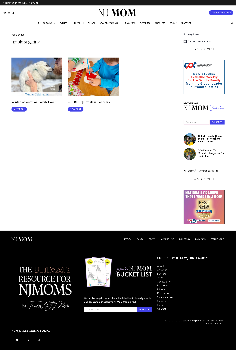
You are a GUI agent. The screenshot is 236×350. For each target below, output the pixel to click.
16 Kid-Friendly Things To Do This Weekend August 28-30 (210, 138)
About (173, 23)
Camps (140, 239)
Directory (160, 23)
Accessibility (163, 281)
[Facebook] (5, 13)
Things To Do (45, 23)
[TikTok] (13, 13)
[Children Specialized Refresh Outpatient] (204, 207)
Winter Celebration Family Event (33, 102)
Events (63, 23)
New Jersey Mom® (109, 23)
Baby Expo (130, 23)
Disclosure (163, 293)
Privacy (161, 289)
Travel (91, 23)
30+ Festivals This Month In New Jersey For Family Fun (211, 153)
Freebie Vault (218, 239)
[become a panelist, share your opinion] (204, 77)
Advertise (186, 23)
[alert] (204, 41)
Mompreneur (167, 239)
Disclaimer (162, 285)
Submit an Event (166, 297)
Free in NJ (79, 23)
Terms (160, 277)
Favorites (145, 23)
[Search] (232, 23)
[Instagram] (9, 13)
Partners (161, 274)
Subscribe (162, 301)
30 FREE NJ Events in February (89, 102)
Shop (160, 305)
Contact (161, 309)
